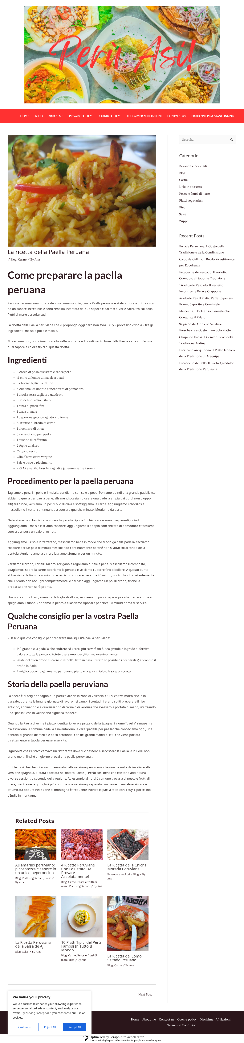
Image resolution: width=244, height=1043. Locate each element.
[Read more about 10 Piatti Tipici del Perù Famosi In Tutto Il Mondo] (81, 916)
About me (149, 1019)
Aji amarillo (30, 468)
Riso (71, 960)
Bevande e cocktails (119, 874)
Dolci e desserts (190, 187)
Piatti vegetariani (32, 878)
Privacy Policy (80, 116)
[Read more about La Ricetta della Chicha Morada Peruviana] (127, 844)
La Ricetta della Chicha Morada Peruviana (127, 866)
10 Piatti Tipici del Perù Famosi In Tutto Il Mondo (81, 946)
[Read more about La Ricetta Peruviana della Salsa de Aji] (35, 916)
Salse (48, 878)
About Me (55, 116)
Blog (39, 116)
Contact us (166, 1019)
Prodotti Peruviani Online (212, 116)
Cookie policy (109, 116)
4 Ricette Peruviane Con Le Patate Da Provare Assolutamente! (78, 870)
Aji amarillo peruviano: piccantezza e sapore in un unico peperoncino (35, 868)
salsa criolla (97, 671)
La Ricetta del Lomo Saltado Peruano (124, 957)
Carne (22, 259)
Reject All (50, 1027)
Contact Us (176, 116)
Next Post (147, 994)
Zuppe (184, 221)
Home (24, 116)
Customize (24, 1027)
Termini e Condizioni (182, 1025)
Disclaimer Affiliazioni (144, 116)
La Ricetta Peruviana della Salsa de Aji (33, 944)
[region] (50, 1013)
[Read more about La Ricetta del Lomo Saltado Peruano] (127, 923)
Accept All (74, 1027)
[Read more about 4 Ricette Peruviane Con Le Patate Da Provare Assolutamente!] (81, 844)
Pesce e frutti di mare (194, 193)
